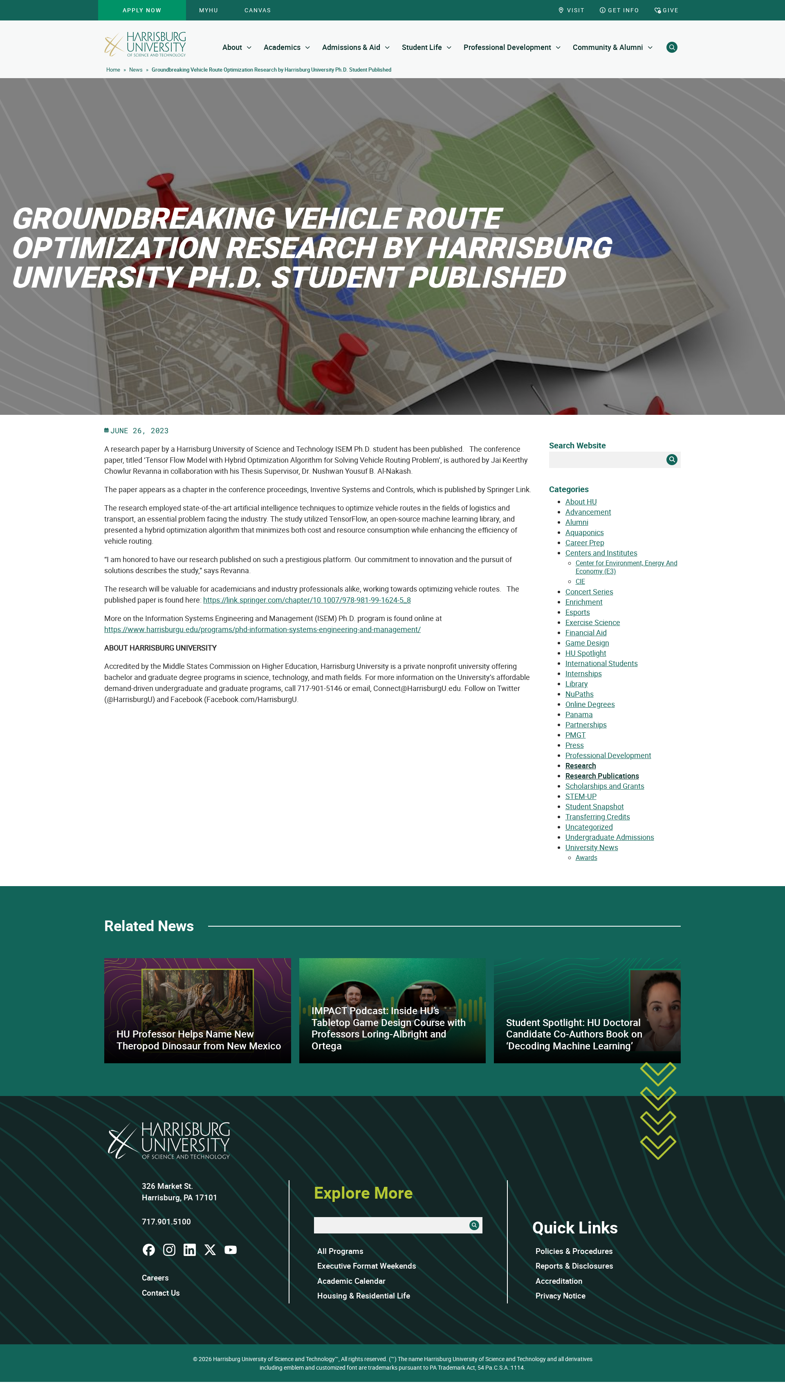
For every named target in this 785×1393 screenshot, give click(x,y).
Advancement (588, 512)
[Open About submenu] (249, 47)
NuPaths (579, 694)
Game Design (587, 643)
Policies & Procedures (574, 1251)
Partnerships (586, 724)
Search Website (577, 445)
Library (576, 684)
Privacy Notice (560, 1295)
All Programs (340, 1251)
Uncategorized (589, 827)
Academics (282, 47)
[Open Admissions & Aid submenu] (387, 47)
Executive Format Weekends (366, 1265)
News (136, 69)
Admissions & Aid (351, 47)
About (232, 47)
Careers (155, 1277)
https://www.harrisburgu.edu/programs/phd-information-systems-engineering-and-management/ (262, 629)
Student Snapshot (594, 806)
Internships (583, 673)
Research (580, 765)
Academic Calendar (351, 1281)
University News (591, 847)
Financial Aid (586, 632)
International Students (601, 663)
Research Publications (602, 776)
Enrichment (584, 602)
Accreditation (559, 1281)
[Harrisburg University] (145, 44)
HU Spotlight (585, 653)
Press (574, 745)
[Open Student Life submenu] (449, 47)
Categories (569, 489)
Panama (579, 714)
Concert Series (589, 591)
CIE (580, 581)
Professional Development (507, 47)
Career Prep (584, 542)
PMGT (575, 735)
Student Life (422, 47)
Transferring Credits (597, 816)
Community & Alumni (608, 47)
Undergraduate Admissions (609, 837)
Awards (586, 857)
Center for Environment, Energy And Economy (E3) (626, 567)
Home (113, 69)
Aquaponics (584, 532)
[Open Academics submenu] (308, 47)
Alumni (576, 522)
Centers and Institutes (601, 553)
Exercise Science (592, 622)
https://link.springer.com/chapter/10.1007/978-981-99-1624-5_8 (307, 600)
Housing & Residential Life (363, 1295)
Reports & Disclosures (574, 1265)
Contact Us (161, 1292)
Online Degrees (590, 704)
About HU (581, 501)
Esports (577, 612)
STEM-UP (581, 796)
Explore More (363, 1192)
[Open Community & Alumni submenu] (650, 47)
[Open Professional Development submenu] (558, 47)
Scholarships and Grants (604, 786)
